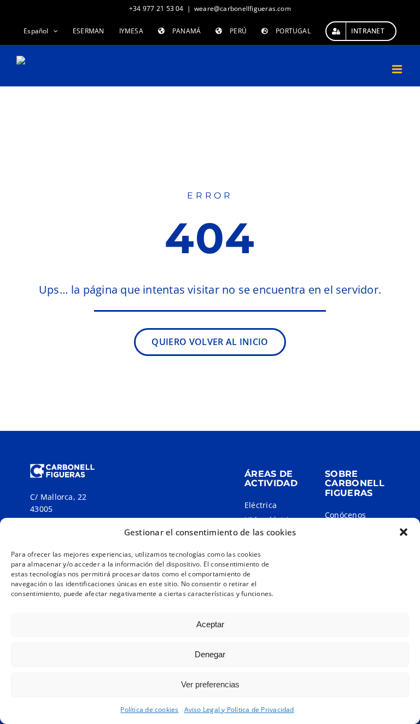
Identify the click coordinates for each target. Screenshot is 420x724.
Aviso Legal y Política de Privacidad (239, 709)
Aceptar (210, 624)
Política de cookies (149, 709)
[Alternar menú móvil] (398, 69)
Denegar (210, 654)
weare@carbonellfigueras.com (242, 8)
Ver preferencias (210, 684)
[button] (403, 532)
